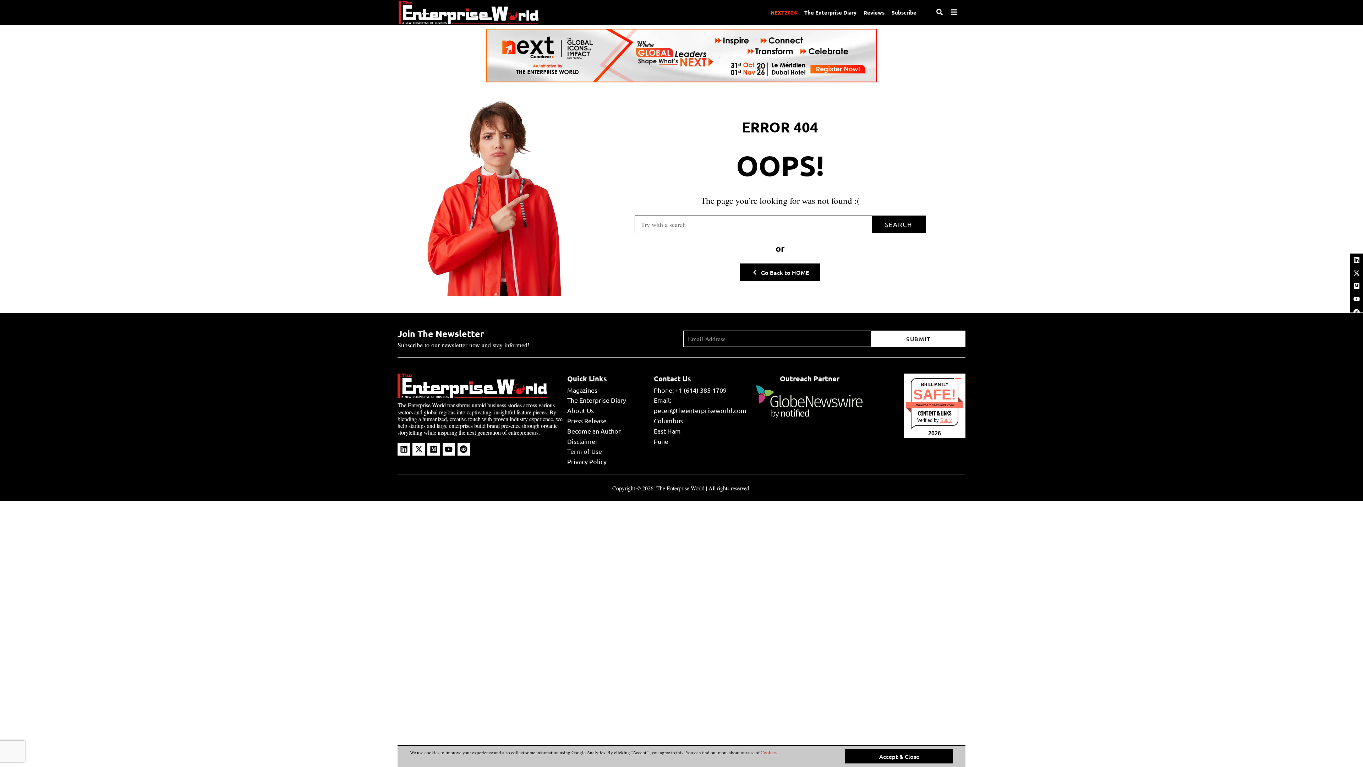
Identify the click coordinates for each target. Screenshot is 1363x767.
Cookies (768, 752)
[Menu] (954, 12)
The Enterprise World (680, 488)
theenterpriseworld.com (935, 405)
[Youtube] (1356, 299)
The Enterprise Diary (830, 12)
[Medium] (1356, 285)
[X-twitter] (1356, 273)
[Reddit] (464, 449)
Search (899, 224)
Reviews (874, 12)
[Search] (939, 12)
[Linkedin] (1356, 260)
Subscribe (904, 12)
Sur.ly (946, 420)
